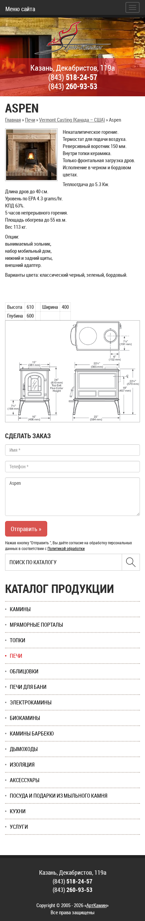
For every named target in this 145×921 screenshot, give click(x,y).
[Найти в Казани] (131, 562)
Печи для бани (28, 687)
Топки (17, 640)
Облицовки (24, 671)
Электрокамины (31, 702)
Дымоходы (24, 749)
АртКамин (96, 905)
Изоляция (22, 764)
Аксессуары (24, 780)
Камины (20, 609)
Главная (13, 119)
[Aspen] (31, 154)
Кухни (18, 811)
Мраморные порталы (36, 624)
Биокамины (25, 718)
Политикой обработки (66, 548)
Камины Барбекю (32, 733)
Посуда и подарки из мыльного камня (58, 795)
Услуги (19, 826)
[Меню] (132, 7)
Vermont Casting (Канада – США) (72, 119)
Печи (30, 119)
